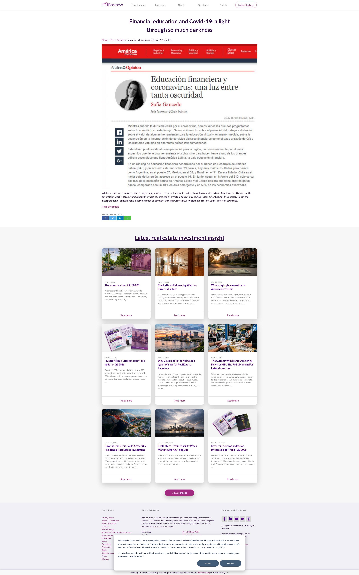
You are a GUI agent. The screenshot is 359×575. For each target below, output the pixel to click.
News (105, 39)
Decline (230, 563)
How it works (138, 5)
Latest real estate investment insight (179, 237)
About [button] (181, 5)
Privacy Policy (108, 517)
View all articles (179, 492)
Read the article (110, 206)
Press (104, 556)
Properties (160, 5)
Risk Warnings (108, 529)
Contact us (106, 547)
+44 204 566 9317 (190, 531)
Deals (104, 550)
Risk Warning (204, 572)
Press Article (117, 39)
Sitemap (105, 559)
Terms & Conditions (110, 520)
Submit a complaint (110, 553)
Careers (105, 526)
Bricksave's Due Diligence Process (117, 532)
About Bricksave (109, 523)
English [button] (223, 5)
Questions (203, 5)
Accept (208, 563)
